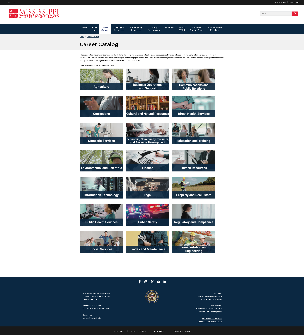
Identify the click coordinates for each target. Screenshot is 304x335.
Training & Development (154, 28)
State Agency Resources (136, 28)
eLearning (170, 27)
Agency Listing (294, 2)
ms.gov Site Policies (138, 331)
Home (84, 27)
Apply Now (94, 28)
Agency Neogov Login (92, 318)
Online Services (280, 2)
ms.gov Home (119, 331)
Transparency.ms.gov (182, 331)
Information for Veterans (212, 318)
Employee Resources (119, 28)
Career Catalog (105, 28)
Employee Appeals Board (196, 28)
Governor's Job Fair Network (210, 321)
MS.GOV (11, 2)
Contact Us (87, 315)
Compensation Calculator (215, 28)
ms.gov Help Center (160, 331)
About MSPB (182, 28)
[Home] (133, 13)
